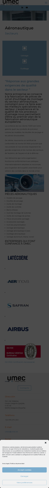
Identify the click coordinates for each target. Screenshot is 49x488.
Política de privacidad (17, 463)
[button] (45, 443)
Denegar (24, 476)
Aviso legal (5, 463)
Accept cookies (24, 470)
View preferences (24, 482)
